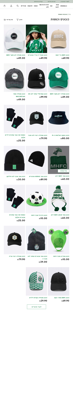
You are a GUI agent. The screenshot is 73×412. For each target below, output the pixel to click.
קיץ (51, 6)
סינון (20, 19)
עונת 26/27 (57, 6)
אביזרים (23, 6)
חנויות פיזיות (51, 1)
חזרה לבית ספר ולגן (44, 6)
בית (70, 14)
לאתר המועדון (65, 1)
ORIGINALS (63, 6)
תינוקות (30, 6)
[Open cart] (5, 6)
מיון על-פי (9, 19)
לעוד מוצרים (36, 307)
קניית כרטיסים (38, 1)
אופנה (36, 6)
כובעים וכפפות (62, 14)
